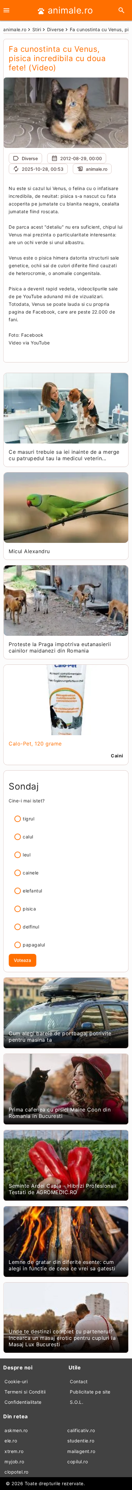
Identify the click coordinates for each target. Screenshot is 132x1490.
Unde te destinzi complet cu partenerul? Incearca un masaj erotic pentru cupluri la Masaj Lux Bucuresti (62, 1338)
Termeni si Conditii (25, 1391)
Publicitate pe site (90, 1391)
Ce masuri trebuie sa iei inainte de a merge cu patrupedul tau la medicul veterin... (64, 455)
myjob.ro (14, 1461)
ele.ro (10, 1440)
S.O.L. (76, 1402)
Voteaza (22, 960)
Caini (117, 755)
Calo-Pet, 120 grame (35, 743)
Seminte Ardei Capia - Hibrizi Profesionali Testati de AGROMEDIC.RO (62, 1189)
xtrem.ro (13, 1451)
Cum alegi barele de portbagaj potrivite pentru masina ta (60, 1036)
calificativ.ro (81, 1430)
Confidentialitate (23, 1402)
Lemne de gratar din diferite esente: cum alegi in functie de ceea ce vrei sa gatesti (62, 1265)
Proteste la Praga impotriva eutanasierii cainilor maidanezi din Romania (60, 647)
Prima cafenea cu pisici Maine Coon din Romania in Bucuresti (60, 1112)
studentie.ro (80, 1440)
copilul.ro (77, 1461)
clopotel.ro (16, 1472)
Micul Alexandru (29, 551)
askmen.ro (16, 1430)
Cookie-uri (16, 1381)
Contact (79, 1381)
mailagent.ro (81, 1451)
